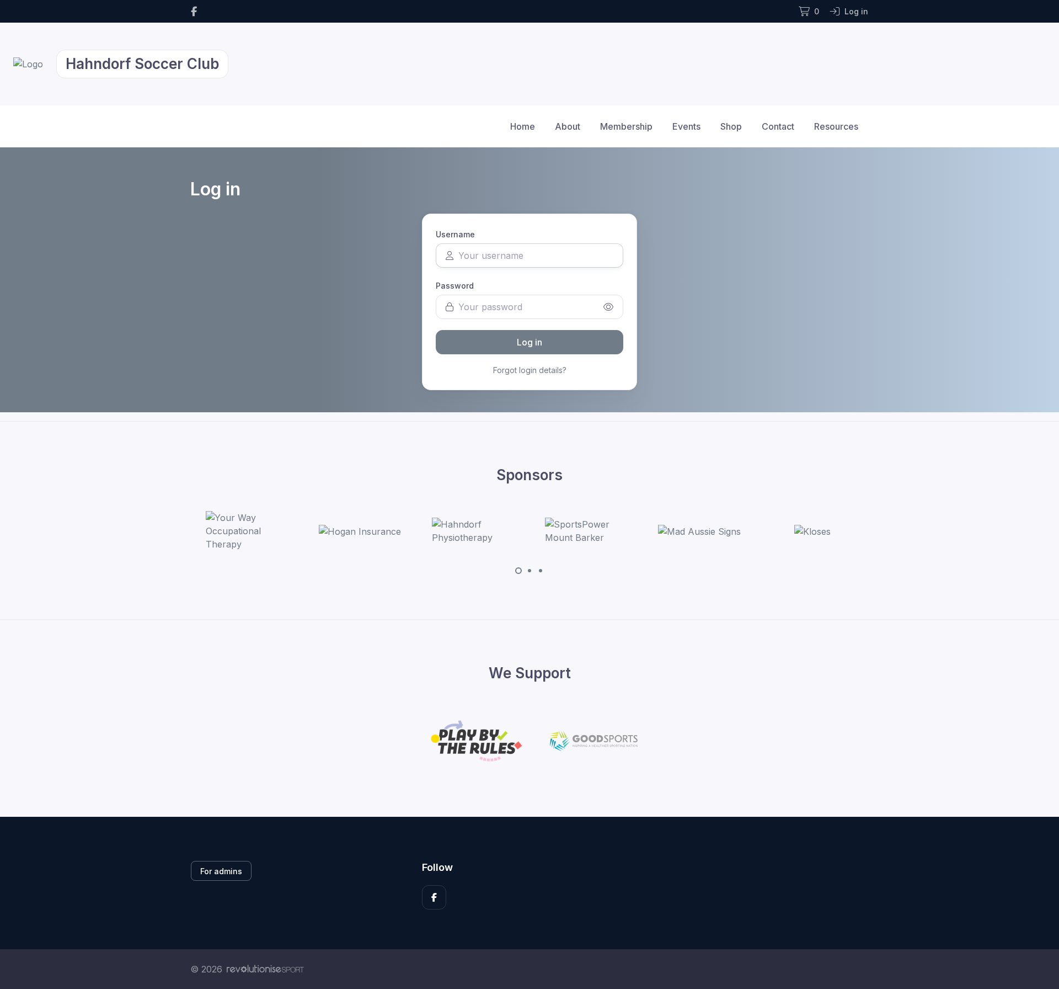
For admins (221, 871)
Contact (778, 126)
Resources (836, 126)
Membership (626, 126)
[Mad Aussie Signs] (699, 531)
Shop (731, 126)
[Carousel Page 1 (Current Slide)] (518, 570)
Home (522, 126)
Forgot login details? (529, 370)
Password (455, 285)
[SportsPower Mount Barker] (586, 531)
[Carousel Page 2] (529, 570)
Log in (529, 342)
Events (686, 126)
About (567, 126)
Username (455, 234)
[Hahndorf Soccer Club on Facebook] (194, 11)
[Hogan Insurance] (360, 531)
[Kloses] (812, 531)
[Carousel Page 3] (540, 570)
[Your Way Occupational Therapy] (247, 531)
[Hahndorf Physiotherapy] (473, 531)
